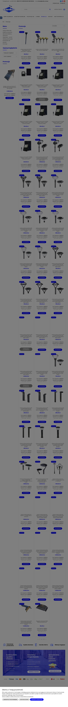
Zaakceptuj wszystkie (36, 699)
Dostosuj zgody (24, 699)
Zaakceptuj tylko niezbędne (10, 699)
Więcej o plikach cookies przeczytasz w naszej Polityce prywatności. (17, 696)
